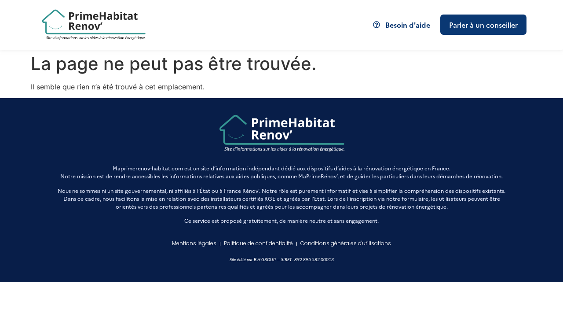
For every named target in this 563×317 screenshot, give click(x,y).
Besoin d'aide (407, 24)
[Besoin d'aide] (376, 24)
